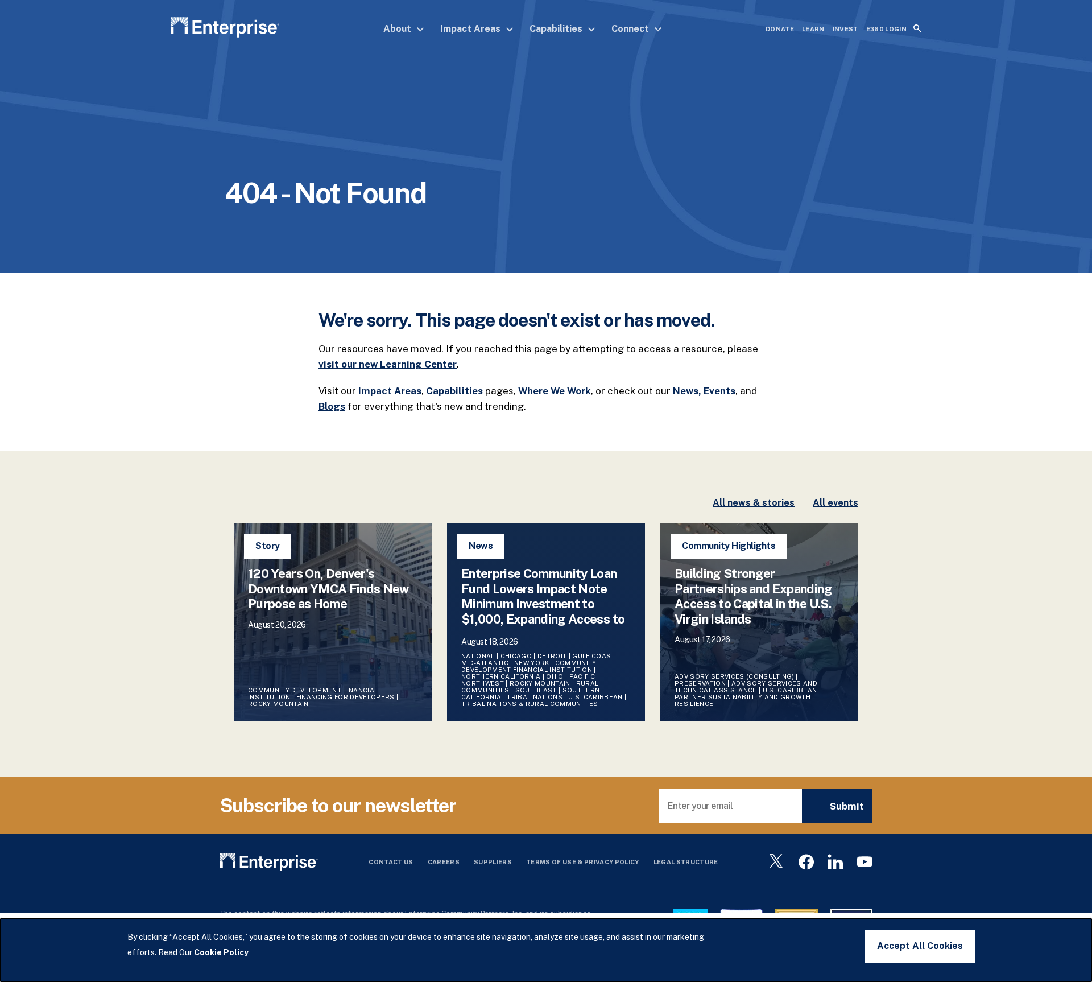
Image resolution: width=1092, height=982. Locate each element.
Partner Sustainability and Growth (742, 697)
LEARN (813, 29)
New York (531, 662)
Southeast (536, 690)
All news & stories (754, 502)
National (478, 656)
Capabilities (557, 28)
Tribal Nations (534, 697)
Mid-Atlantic (484, 662)
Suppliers (493, 862)
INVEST (845, 29)
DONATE (780, 29)
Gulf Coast (593, 656)
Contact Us (391, 862)
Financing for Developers (345, 697)
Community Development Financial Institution (529, 666)
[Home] (225, 29)
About (398, 28)
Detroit (551, 656)
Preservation (700, 683)
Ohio (554, 676)
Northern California (500, 676)
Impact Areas (471, 28)
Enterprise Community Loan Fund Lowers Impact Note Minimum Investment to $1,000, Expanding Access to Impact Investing (542, 603)
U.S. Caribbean (595, 697)
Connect (631, 28)
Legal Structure (685, 862)
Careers (444, 862)
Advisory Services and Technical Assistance (746, 687)
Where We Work (554, 391)
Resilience (694, 703)
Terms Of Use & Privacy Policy (582, 862)
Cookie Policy (221, 952)
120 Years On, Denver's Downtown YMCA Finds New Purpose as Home (328, 588)
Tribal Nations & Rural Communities (529, 703)
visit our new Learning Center (387, 364)
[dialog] (546, 950)
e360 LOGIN (886, 29)
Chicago (516, 656)
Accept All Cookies (920, 945)
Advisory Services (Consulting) (734, 676)
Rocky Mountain (278, 703)
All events (835, 502)
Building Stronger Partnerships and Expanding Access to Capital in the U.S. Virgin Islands (753, 596)
